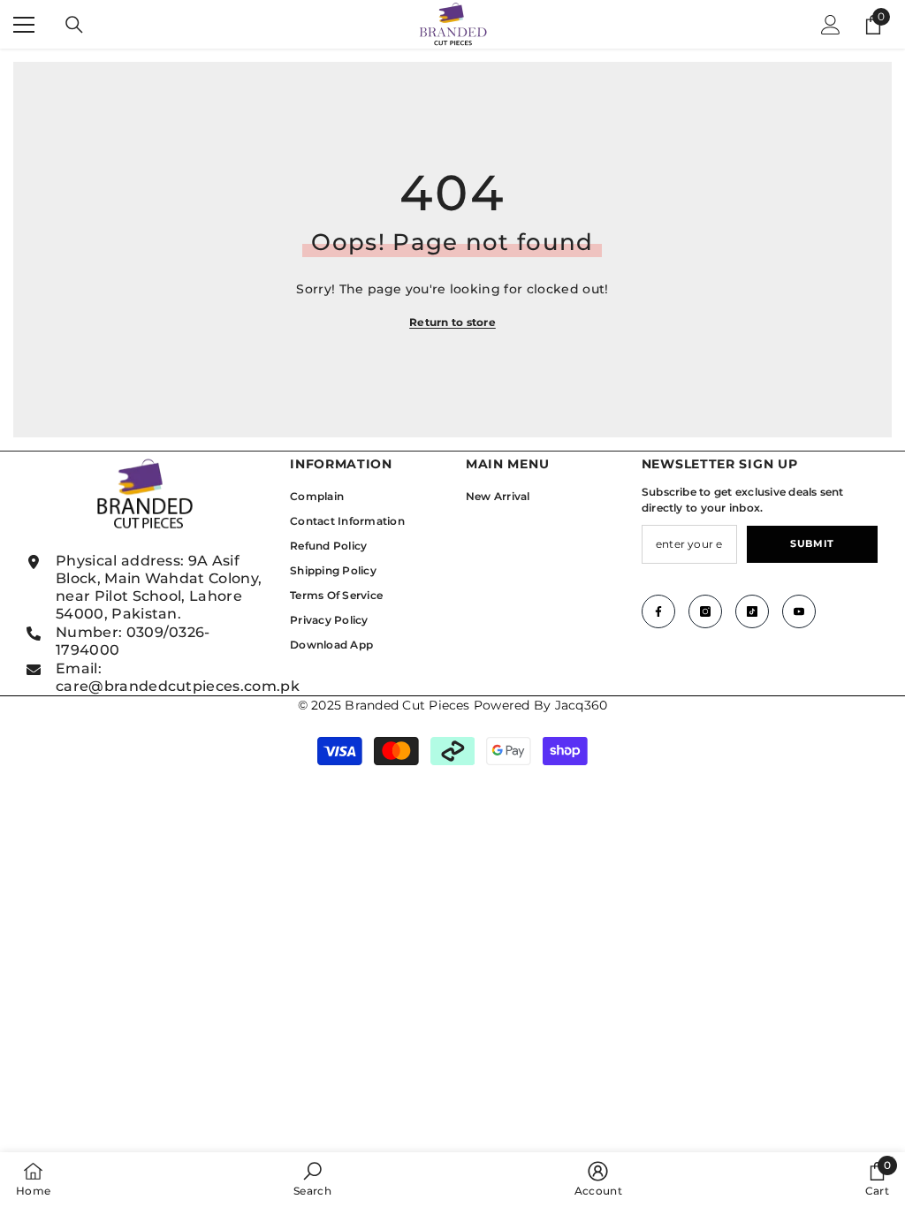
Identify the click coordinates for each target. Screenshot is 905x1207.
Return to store (452, 322)
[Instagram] (705, 611)
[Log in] (830, 24)
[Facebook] (658, 611)
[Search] (74, 24)
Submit (811, 543)
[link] (312, 1179)
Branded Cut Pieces (407, 705)
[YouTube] (799, 611)
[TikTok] (752, 611)
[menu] (23, 24)
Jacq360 (581, 705)
